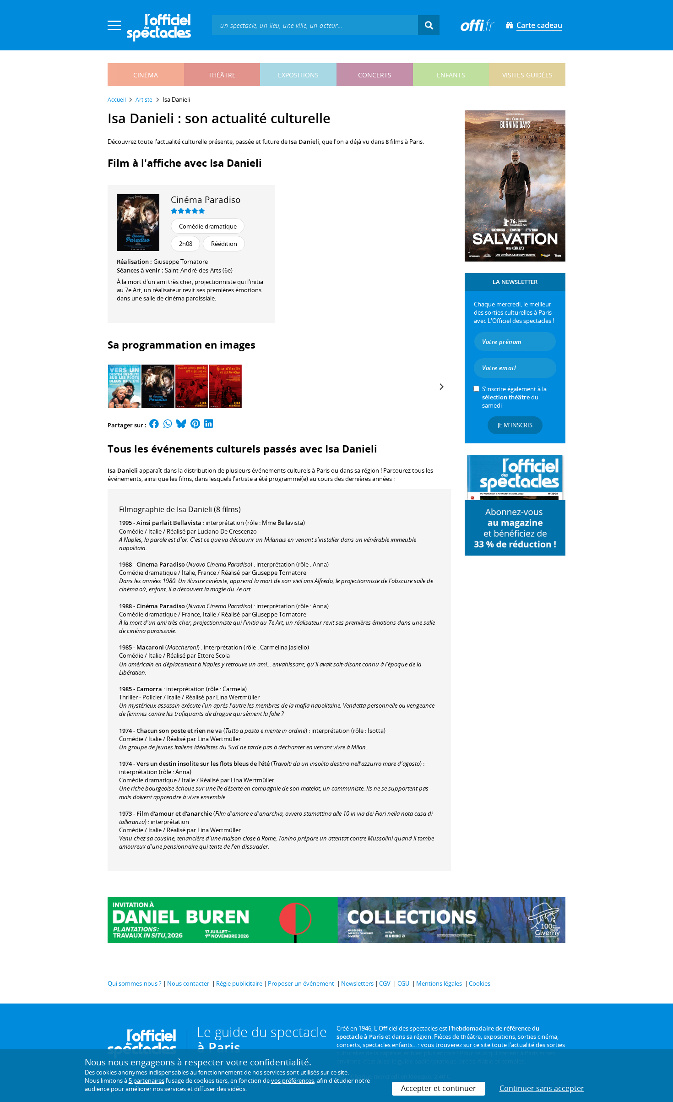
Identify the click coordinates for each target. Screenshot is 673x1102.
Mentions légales (439, 983)
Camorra (149, 689)
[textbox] (315, 25)
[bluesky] (181, 425)
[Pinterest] (195, 425)
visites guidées (527, 75)
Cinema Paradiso (160, 564)
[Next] (440, 386)
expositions (298, 75)
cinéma (145, 75)
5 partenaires (146, 1080)
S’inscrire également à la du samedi (514, 397)
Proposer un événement (301, 983)
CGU (403, 983)
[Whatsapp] (168, 425)
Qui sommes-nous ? (135, 983)
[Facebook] (154, 425)
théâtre (222, 75)
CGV (385, 983)
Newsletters (357, 983)
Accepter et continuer (438, 1088)
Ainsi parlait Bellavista (168, 522)
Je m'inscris (515, 425)
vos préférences (292, 1080)
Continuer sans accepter (541, 1088)
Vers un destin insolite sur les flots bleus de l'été (203, 763)
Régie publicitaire (239, 983)
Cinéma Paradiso (205, 199)
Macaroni (150, 647)
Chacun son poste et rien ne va (179, 730)
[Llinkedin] (208, 425)
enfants (451, 75)
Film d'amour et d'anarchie (174, 813)
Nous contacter (188, 983)
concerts (374, 75)
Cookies (479, 983)
